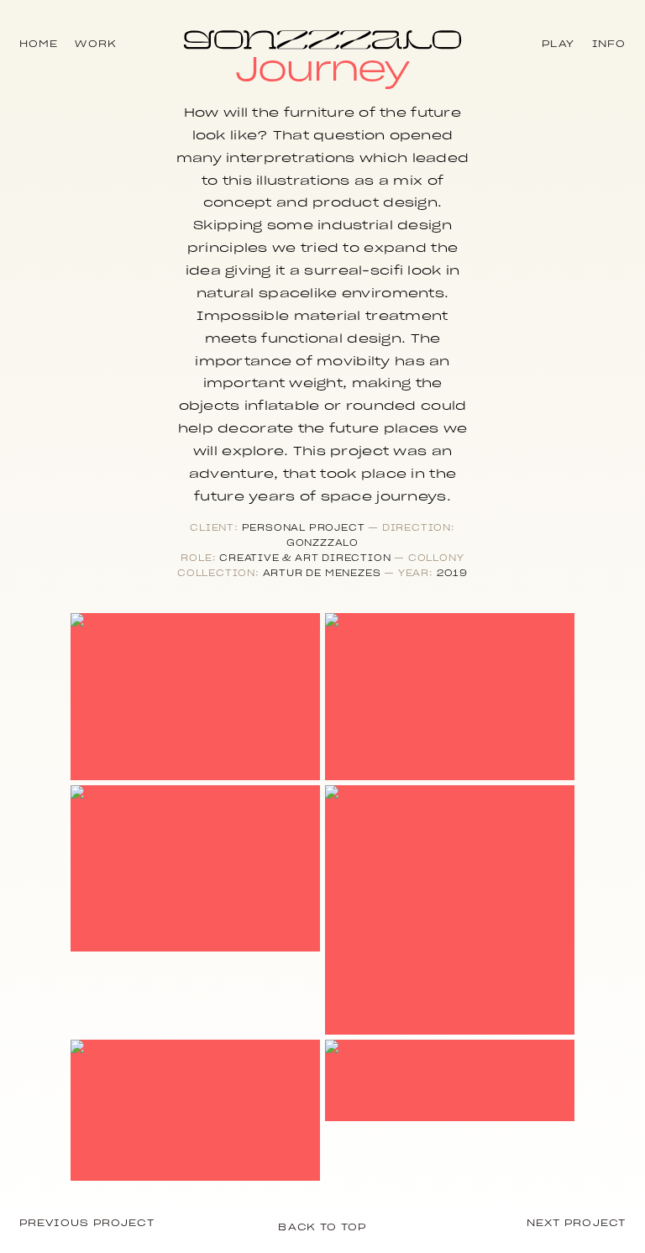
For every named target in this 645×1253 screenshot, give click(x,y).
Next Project (576, 1223)
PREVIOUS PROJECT (87, 1223)
